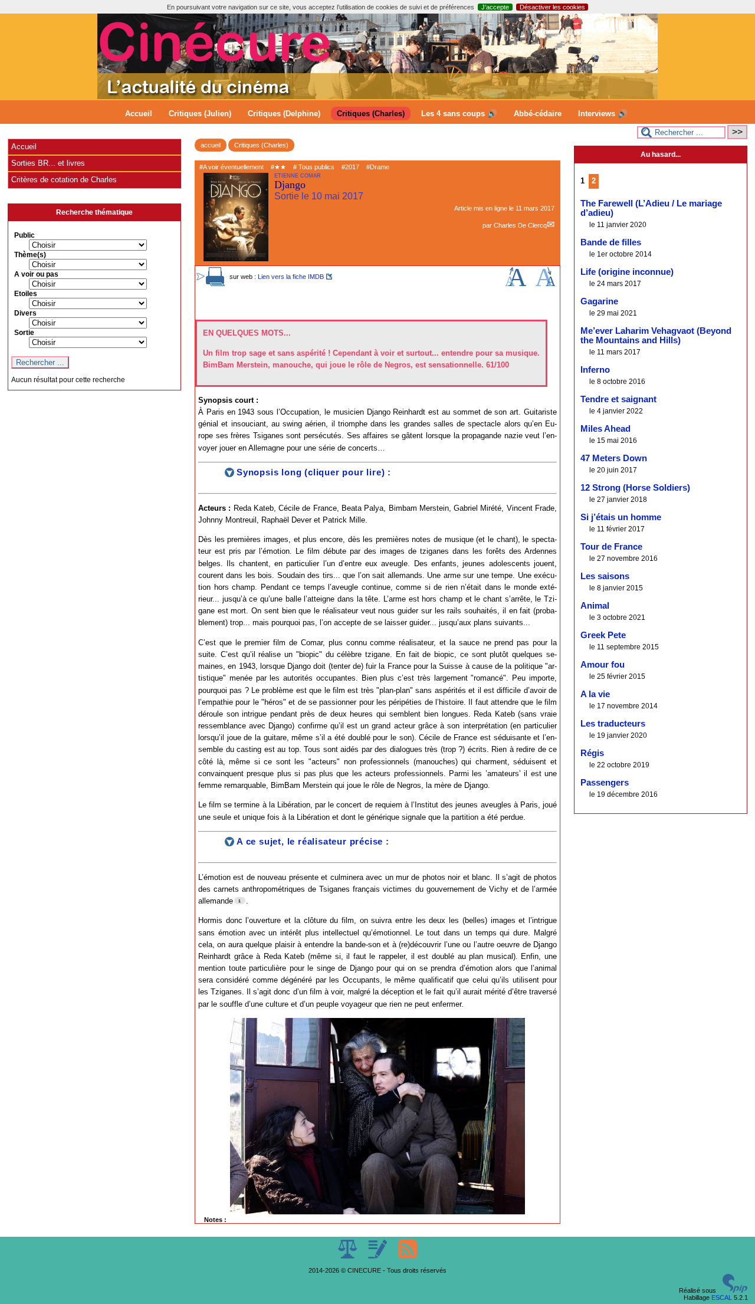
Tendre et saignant (618, 399)
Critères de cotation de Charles (64, 179)
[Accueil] (377, 96)
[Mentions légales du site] (348, 1256)
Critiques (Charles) (371, 113)
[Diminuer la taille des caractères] (545, 283)
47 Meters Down (613, 458)
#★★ (278, 166)
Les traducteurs (612, 723)
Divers (25, 313)
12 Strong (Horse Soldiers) (635, 487)
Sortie (24, 333)
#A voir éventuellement (231, 166)
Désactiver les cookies (552, 7)
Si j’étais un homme (620, 517)
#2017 (350, 166)
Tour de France (611, 546)
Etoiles (25, 294)
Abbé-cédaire (538, 113)
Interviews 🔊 (603, 113)
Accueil (138, 113)
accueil (211, 145)
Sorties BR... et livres (48, 163)
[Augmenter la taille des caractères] (515, 283)
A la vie (595, 694)
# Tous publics (313, 166)
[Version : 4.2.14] (735, 1290)
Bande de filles (610, 242)
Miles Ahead (605, 428)
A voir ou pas (36, 274)
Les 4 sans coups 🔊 (459, 113)
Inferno (595, 370)
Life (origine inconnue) (627, 272)
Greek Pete (603, 635)
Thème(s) (30, 255)
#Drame (377, 166)
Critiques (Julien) (200, 113)
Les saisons (604, 576)
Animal (594, 605)
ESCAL (721, 1297)
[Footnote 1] (239, 900)
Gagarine (599, 301)
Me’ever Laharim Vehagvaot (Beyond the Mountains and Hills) (655, 335)
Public (24, 235)
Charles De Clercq (520, 225)
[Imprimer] (215, 283)
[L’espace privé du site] (378, 1256)
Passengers (604, 782)
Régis (592, 753)
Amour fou (602, 664)
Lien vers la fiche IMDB (291, 276)
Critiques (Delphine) (284, 113)
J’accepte (495, 7)
